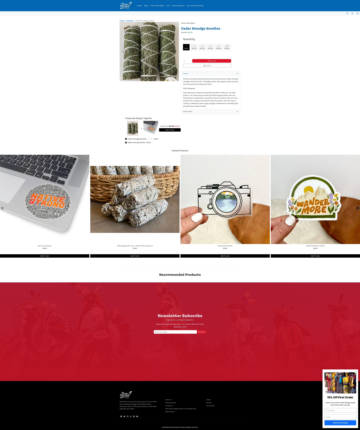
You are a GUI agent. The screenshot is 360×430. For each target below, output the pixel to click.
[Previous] (124, 51)
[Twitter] (124, 416)
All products (210, 406)
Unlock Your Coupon (340, 423)
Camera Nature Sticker (225, 246)
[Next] (174, 51)
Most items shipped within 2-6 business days (180, 409)
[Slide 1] (145, 80)
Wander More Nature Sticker (315, 246)
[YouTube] (137, 416)
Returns (209, 403)
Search (208, 400)
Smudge (130, 20)
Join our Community (195, 6)
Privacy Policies (170, 403)
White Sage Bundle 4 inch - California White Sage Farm (135, 246)
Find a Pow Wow (157, 6)
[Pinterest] (134, 416)
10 (227, 47)
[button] (347, 13)
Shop (146, 6)
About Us (168, 400)
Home (139, 6)
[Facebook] (121, 416)
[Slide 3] (152, 80)
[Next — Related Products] (357, 208)
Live (168, 6)
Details (185, 73)
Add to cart (212, 61)
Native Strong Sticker (136, 142)
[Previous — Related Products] (2, 208)
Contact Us (169, 406)
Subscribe (201, 332)
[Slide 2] (149, 80)
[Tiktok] (130, 416)
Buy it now (207, 65)
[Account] (352, 13)
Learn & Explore (178, 6)
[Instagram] (127, 416)
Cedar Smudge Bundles (137, 139)
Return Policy (187, 111)
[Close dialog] (355, 371)
